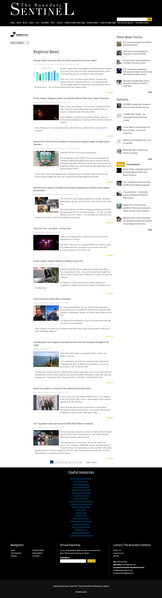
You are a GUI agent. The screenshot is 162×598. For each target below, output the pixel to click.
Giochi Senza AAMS (81, 482)
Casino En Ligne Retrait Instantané (81, 501)
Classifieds (45, 23)
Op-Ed (25, 23)
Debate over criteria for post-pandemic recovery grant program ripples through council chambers (136, 208)
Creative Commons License (60, 586)
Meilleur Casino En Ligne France (81, 521)
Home (12, 23)
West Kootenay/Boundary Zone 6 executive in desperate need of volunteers (136, 83)
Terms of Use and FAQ (84, 586)
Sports (31, 23)
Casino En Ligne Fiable (108, 23)
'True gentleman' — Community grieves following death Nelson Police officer (135, 195)
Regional (121, 165)
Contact (60, 23)
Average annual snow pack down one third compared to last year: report (65, 60)
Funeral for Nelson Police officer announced (52, 299)
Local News (36, 556)
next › (88, 462)
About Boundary (16, 553)
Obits (53, 23)
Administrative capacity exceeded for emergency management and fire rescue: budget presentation (137, 221)
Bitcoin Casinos (92, 23)
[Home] (43, 8)
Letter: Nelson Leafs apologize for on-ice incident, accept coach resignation (136, 130)
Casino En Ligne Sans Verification (81, 536)
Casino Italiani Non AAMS (81, 533)
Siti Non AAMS (81, 510)
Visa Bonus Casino (141, 23)
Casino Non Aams (81, 530)
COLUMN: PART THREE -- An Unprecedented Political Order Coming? (135, 117)
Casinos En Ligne (81, 513)
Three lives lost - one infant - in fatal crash (52, 228)
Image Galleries (37, 553)
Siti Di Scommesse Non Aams (81, 479)
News (19, 23)
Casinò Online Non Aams (81, 484)
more (150, 92)
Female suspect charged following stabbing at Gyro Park (58, 261)
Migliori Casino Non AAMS (81, 490)
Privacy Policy (73, 586)
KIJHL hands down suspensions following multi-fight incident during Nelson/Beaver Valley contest (137, 71)
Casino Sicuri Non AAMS (81, 487)
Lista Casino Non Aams (81, 524)
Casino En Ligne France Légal (75, 23)
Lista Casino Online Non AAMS (81, 504)
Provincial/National (133, 165)
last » (94, 462)
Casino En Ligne (81, 516)
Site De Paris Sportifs (125, 23)
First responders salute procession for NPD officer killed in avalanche (63, 423)
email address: (65, 558)
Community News (38, 550)
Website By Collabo (81, 592)
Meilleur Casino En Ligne (81, 519)
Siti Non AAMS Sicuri (81, 499)
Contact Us (106, 586)
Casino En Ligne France (81, 496)
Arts (37, 23)
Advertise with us (97, 586)
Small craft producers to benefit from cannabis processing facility (62, 388)
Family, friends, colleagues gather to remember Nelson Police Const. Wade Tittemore (71, 98)
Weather (14, 556)
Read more (109, 93)
